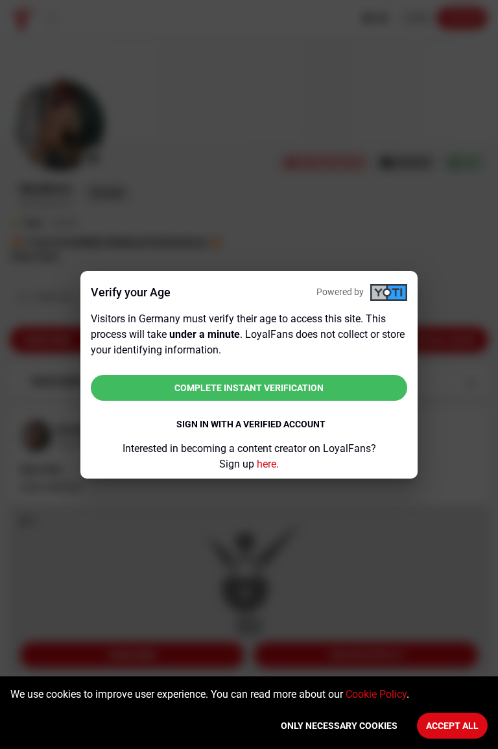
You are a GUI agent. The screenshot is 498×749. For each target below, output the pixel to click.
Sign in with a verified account (251, 424)
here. (268, 464)
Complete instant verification (249, 388)
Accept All (452, 725)
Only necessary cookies (339, 725)
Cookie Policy (376, 694)
